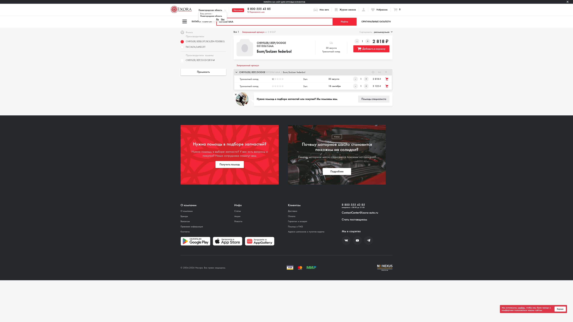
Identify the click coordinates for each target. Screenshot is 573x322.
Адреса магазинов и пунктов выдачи (306, 231)
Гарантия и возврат (297, 221)
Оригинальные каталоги (376, 21)
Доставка (292, 211)
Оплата (291, 216)
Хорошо (560, 309)
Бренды (184, 216)
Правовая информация (192, 226)
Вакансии (185, 221)
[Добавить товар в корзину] (387, 79)
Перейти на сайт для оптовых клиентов (284, 2)
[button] (313, 72)
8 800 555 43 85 (259, 9)
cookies (521, 307)
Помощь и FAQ (295, 226)
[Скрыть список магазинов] (236, 72)
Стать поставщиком (354, 219)
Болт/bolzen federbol (274, 51)
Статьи (237, 211)
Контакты (185, 231)
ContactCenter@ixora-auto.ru (360, 213)
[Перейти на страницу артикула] (373, 72)
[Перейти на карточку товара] (245, 47)
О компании (187, 211)
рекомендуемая (381, 32)
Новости (238, 221)
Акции (237, 216)
